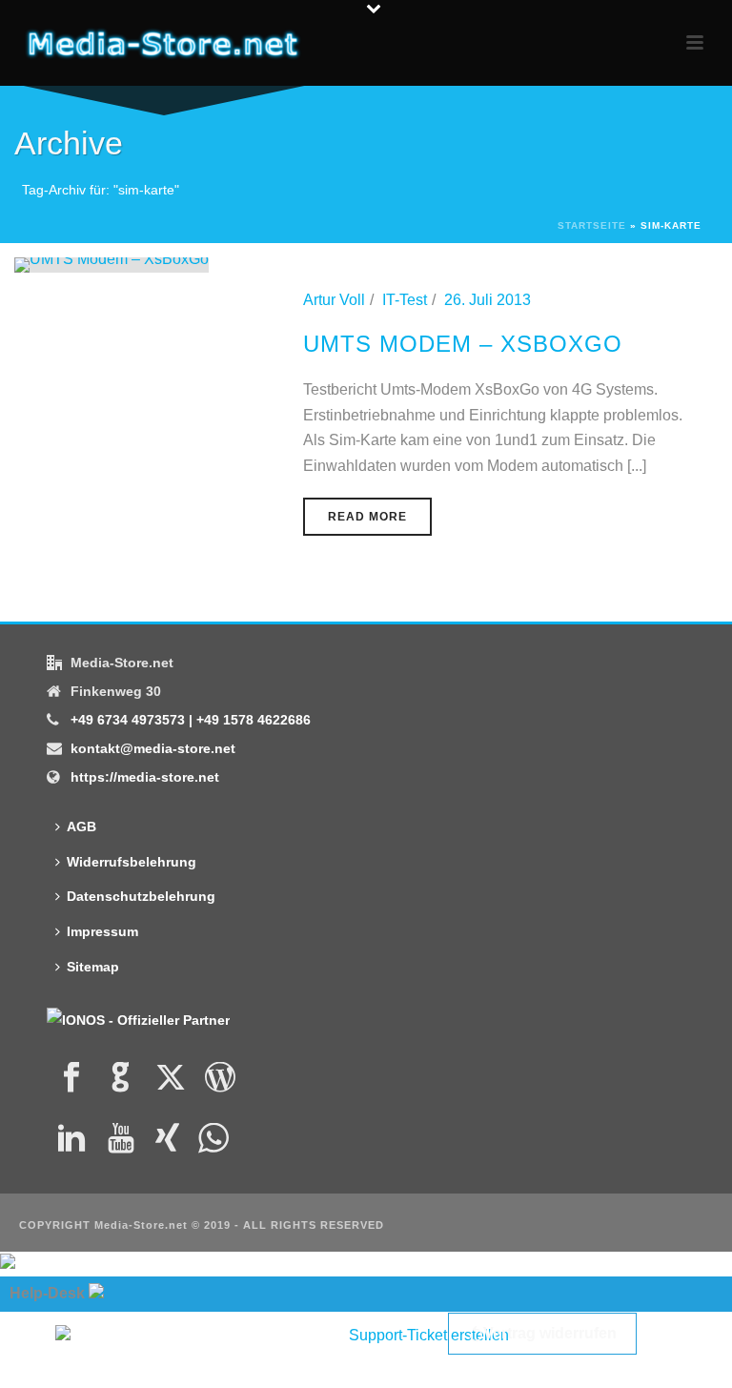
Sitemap (93, 966)
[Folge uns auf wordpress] (220, 1078)
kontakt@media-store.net (153, 748)
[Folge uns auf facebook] (71, 1078)
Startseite (592, 225)
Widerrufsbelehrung (131, 861)
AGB (81, 826)
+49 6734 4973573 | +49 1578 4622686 (191, 719)
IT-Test (404, 300)
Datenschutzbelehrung (141, 896)
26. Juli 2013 (487, 300)
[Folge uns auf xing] (167, 1139)
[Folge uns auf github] (121, 1078)
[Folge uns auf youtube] (121, 1139)
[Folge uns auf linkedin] (71, 1139)
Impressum (102, 931)
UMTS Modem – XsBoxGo (462, 344)
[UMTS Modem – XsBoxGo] (111, 263)
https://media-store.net (145, 777)
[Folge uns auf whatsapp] (213, 1139)
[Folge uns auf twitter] (170, 1078)
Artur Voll (334, 300)
